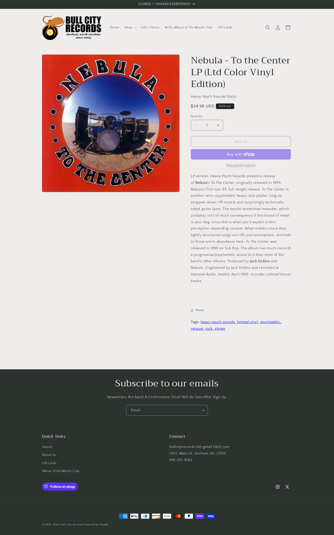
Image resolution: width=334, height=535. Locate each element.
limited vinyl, (248, 322)
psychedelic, (270, 322)
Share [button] (199, 310)
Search (47, 447)
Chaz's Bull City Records (68, 524)
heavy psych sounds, (218, 322)
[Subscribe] (203, 410)
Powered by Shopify (96, 524)
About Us (49, 455)
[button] (130, 27)
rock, (209, 329)
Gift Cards (49, 463)
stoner (220, 329)
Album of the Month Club (61, 471)
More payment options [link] (241, 165)
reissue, (197, 329)
